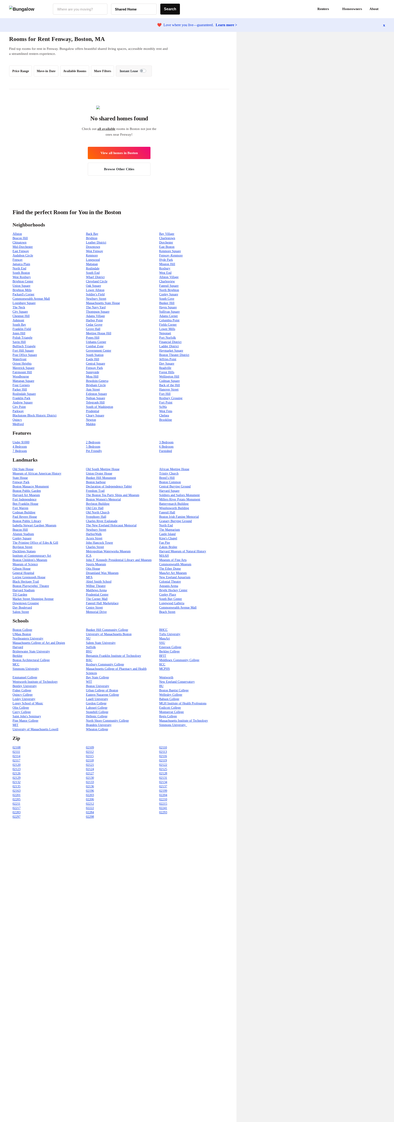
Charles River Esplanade (101, 521)
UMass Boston (22, 634)
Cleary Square (95, 415)
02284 (90, 812)
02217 (17, 808)
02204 (163, 795)
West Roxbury (22, 277)
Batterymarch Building (174, 503)
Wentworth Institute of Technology (35, 681)
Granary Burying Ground (175, 521)
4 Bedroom (20, 446)
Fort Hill (165, 394)
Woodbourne (21, 376)
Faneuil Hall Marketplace (102, 603)
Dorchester (166, 242)
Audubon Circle (23, 255)
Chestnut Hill (21, 316)
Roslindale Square (24, 394)
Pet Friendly (94, 451)
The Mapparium (169, 529)
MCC (16, 664)
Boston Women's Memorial (103, 499)
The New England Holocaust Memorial (111, 525)
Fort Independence (24, 499)
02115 (90, 756)
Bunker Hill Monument (101, 478)
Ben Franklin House (25, 503)
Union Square (21, 285)
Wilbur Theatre (96, 586)
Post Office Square (25, 355)
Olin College (21, 707)
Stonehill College (97, 712)
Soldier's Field (95, 294)
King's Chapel (168, 538)
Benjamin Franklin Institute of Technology (113, 655)
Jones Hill (19, 333)
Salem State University (101, 643)
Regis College (168, 716)
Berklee (17, 655)
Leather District (96, 242)
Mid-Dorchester (23, 247)
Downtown (93, 247)
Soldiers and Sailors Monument (179, 495)
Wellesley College (170, 694)
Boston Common (170, 482)
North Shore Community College (107, 720)
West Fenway (94, 251)
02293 (163, 812)
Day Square (166, 363)
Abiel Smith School (98, 581)
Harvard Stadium (24, 590)
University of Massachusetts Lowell (35, 729)
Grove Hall (93, 329)
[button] (385, 9)
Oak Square (93, 285)
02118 (90, 760)
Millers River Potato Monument (179, 499)
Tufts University (169, 634)
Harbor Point (94, 320)
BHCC (163, 630)
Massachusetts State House (103, 303)
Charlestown (167, 238)
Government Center (98, 350)
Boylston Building (97, 503)
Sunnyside (92, 372)
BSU (89, 651)
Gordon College (96, 703)
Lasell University (97, 699)
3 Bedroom (166, 442)
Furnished (165, 451)
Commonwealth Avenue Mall (31, 298)
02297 (17, 816)
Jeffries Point (167, 359)
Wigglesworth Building (174, 508)
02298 (90, 816)
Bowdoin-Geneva (97, 381)
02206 (90, 799)
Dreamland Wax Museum (102, 573)
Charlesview (167, 281)
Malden (91, 424)
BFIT (162, 655)
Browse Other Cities (119, 169)
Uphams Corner (96, 342)
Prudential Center (97, 594)
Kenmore (92, 255)
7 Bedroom (20, 451)
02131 (163, 777)
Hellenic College (96, 716)
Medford (18, 424)
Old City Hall (95, 508)
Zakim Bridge (168, 547)
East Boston (166, 247)
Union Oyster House (99, 473)
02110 (163, 747)
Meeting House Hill (98, 333)
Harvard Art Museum (26, 495)
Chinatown (19, 242)
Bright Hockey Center (173, 590)
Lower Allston (95, 290)
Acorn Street (94, 538)
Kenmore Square (170, 251)
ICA (88, 555)
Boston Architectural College (31, 660)
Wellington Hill (169, 376)
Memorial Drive (96, 612)
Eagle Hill (92, 359)
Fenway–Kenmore (171, 255)
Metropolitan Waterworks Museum (108, 551)
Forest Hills (166, 372)
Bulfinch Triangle (24, 346)
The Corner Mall (97, 599)
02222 (90, 808)
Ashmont (18, 320)
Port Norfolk (167, 337)
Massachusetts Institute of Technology (183, 720)
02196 (90, 790)
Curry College (22, 712)
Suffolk (91, 647)
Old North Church (97, 512)
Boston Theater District (174, 355)
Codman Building (24, 512)
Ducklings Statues (24, 551)
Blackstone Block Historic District (35, 415)
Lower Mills (167, 329)
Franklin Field (22, 329)
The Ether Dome (170, 568)
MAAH (164, 555)
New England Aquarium (174, 577)
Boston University (97, 686)
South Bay (19, 324)
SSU (162, 643)
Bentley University (25, 686)
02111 (16, 752)
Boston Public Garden (27, 490)
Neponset (165, 333)
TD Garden (20, 594)
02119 (163, 760)
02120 (17, 765)
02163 (17, 790)
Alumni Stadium (23, 534)
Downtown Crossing (26, 603)
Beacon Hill (20, 238)
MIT (15, 725)
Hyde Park (166, 259)
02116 (163, 756)
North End (19, 268)
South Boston (21, 272)
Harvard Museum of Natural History (182, 551)
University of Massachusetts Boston (109, 634)
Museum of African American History (37, 473)
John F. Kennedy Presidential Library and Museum (119, 560)
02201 (17, 795)
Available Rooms (74, 71)
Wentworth (166, 677)
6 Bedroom (166, 446)
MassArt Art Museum (173, 573)
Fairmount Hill (22, 372)
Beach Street (167, 612)
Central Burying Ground (175, 486)
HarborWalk (94, 534)
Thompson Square (97, 311)
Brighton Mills (22, 290)
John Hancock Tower (99, 542)
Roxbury (164, 268)
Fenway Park (94, 368)
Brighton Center (23, 281)
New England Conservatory (177, 681)
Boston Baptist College (174, 690)
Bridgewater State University (31, 651)
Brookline (165, 419)
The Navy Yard (96, 307)
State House (20, 478)
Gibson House (22, 568)
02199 (163, 790)
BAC (89, 660)
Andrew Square (23, 402)
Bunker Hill (166, 303)
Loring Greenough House (29, 577)
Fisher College (22, 690)
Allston (17, 234)
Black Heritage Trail (26, 581)
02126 (17, 773)
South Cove (166, 298)
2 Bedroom (93, 442)
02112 (90, 752)
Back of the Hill (169, 385)
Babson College (169, 699)
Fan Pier (164, 542)
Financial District (170, 342)
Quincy (17, 419)
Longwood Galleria (171, 603)
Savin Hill (19, 342)
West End (165, 272)
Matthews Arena (96, 590)
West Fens (165, 411)
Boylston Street (22, 547)
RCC (162, 664)
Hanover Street (169, 389)
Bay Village (166, 234)
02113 (163, 752)
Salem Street (21, 612)
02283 (17, 812)
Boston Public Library (27, 521)
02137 (163, 786)
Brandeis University (98, 725)
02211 (16, 803)
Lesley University (24, 699)
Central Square (95, 363)
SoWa (163, 407)
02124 (90, 769)
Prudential (92, 411)
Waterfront (19, 359)
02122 (163, 765)
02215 (163, 803)
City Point (19, 407)
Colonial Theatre (170, 581)
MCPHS (164, 668)
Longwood (93, 259)
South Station (95, 355)
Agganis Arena (168, 586)
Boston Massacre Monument (31, 486)
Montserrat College (171, 712)
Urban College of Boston (102, 690)
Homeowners (352, 9)
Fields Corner (168, 324)
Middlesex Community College (179, 660)
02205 (17, 799)
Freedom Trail (95, 490)
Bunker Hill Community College (107, 630)
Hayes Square (168, 307)
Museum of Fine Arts (173, 560)
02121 (90, 765)
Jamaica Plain (21, 264)
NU (88, 638)
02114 (16, 756)
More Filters (102, 71)
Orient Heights (22, 363)
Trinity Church (169, 473)
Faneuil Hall (167, 512)
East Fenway (21, 251)
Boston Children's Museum (30, 560)
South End (93, 272)
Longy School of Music (28, 703)
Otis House (93, 568)
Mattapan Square (23, 381)
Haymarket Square (171, 350)
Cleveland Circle (96, 281)
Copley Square (168, 294)
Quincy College (23, 694)
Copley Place (167, 594)
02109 (90, 747)
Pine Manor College (25, 720)
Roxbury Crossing (170, 398)
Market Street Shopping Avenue (33, 599)
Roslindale (92, 268)
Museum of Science (25, 564)
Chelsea (164, 415)
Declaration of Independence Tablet (109, 486)
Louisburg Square (24, 303)
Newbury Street (96, 298)
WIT (89, 681)
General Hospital (23, 573)
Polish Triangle (22, 337)
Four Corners (21, 385)
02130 (90, 777)
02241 (163, 808)
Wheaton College (97, 729)
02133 (90, 782)
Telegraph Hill (95, 402)
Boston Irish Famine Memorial (179, 516)
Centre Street (94, 607)
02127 (90, 773)
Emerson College (170, 647)
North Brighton (169, 290)
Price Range (20, 71)
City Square (20, 311)
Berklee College (169, 651)
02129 (17, 777)
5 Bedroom (93, 446)
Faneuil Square (169, 285)
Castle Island (167, 534)
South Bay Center (170, 599)
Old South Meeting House (102, 469)
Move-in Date (46, 71)
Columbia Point (169, 320)
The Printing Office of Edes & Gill (35, 542)
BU (161, 686)
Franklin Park (21, 398)
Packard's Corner (23, 294)
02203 (90, 795)
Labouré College (96, 707)
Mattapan (92, 264)
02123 (17, 769)
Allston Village (169, 277)
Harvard (18, 647)
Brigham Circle (96, 385)
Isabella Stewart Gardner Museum (34, 525)
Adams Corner (168, 316)
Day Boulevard (22, 607)
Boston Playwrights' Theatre (31, 586)
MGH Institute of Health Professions (182, 703)
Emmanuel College (25, 677)
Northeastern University (28, 638)
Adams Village (95, 316)
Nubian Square (95, 398)
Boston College (22, 630)
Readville (165, 368)
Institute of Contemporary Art (32, 555)
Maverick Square (23, 368)
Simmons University (26, 668)
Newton (91, 419)
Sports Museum (96, 564)
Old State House (23, 469)
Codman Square (169, 381)
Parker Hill (20, 389)
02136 (90, 786)
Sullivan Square (169, 311)
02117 (16, 760)
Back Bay (92, 234)
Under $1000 (21, 442)
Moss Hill (92, 376)
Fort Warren (20, 508)
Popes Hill (92, 337)
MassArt (164, 638)
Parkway (18, 411)
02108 (17, 747)
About (373, 9)
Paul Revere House (25, 516)
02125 (163, 769)
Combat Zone (95, 346)
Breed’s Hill (167, 478)
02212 (90, 803)
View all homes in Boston (119, 153)
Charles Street (95, 547)
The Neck (19, 307)
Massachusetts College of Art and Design (39, 643)
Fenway (18, 259)
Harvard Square (169, 490)
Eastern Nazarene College (102, 694)
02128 (163, 773)
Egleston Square (96, 394)
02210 (163, 799)
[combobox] (80, 9)
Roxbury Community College (105, 664)
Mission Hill (167, 264)
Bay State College (97, 677)
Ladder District (169, 346)
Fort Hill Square (23, 350)
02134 (163, 782)
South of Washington (99, 407)
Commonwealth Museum (175, 564)
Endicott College (170, 707)
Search (170, 9)
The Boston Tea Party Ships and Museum (112, 495)
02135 (17, 786)
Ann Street (93, 389)
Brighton (91, 238)
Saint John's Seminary (27, 716)
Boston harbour (96, 482)
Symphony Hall (96, 516)
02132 (17, 782)
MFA (89, 577)
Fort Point (165, 402)
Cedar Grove (94, 324)
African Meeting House (174, 469)
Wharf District (95, 277)
